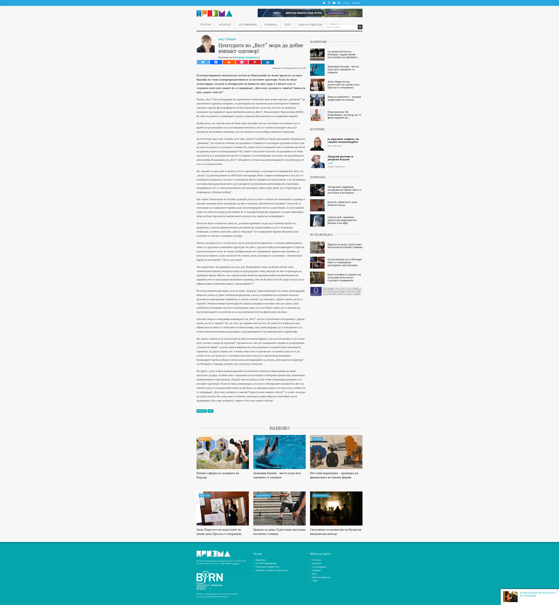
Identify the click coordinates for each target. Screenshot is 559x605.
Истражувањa (248, 24)
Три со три (205, 495)
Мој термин (227, 39)
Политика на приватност (267, 566)
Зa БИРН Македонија (265, 563)
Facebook (329, 2)
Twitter (324, 2)
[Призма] (214, 12)
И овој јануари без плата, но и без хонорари (538, 594)
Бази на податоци (310, 24)
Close (557, 591)
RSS (339, 2)
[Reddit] (229, 62)
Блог (288, 24)
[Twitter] (203, 62)
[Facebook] (216, 62)
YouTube (334, 2)
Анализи (261, 439)
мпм (210, 411)
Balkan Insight (320, 495)
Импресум (260, 560)
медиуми (202, 411)
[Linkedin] (268, 62)
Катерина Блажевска (246, 57)
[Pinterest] (255, 62)
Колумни (271, 24)
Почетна (205, 24)
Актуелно (225, 24)
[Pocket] (242, 62)
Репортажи (205, 439)
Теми (314, 580)
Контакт (356, 3)
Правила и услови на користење (271, 570)
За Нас (346, 3)
